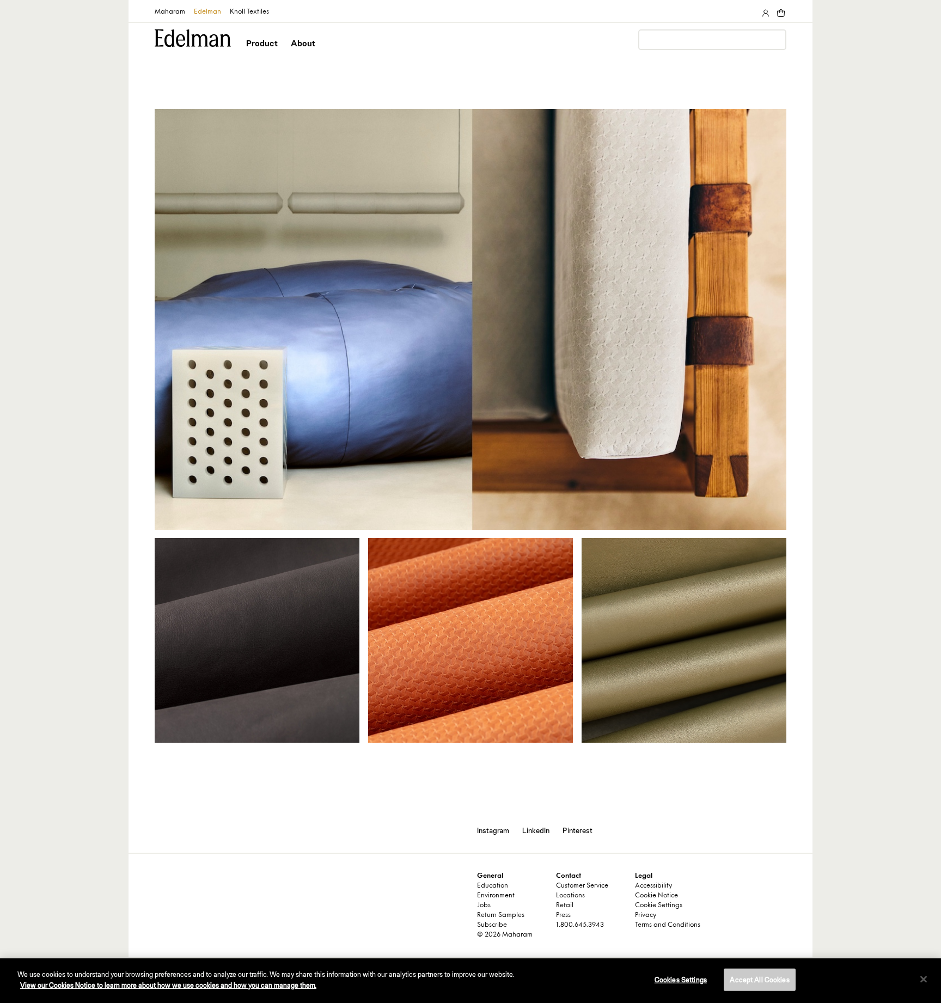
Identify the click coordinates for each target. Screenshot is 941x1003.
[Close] (924, 979)
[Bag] (780, 11)
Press (563, 915)
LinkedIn (535, 830)
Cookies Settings (681, 979)
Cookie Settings (658, 905)
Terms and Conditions (667, 925)
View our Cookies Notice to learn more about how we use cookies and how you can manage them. (168, 984)
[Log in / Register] (764, 11)
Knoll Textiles (249, 12)
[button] (263, 53)
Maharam (170, 12)
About (303, 43)
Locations (570, 896)
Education (492, 886)
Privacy (645, 915)
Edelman (207, 12)
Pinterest (577, 830)
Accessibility (653, 886)
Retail (564, 905)
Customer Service (582, 886)
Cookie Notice (656, 896)
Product (262, 43)
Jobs (484, 905)
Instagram (493, 830)
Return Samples (500, 915)
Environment (496, 896)
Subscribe (492, 925)
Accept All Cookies (759, 979)
